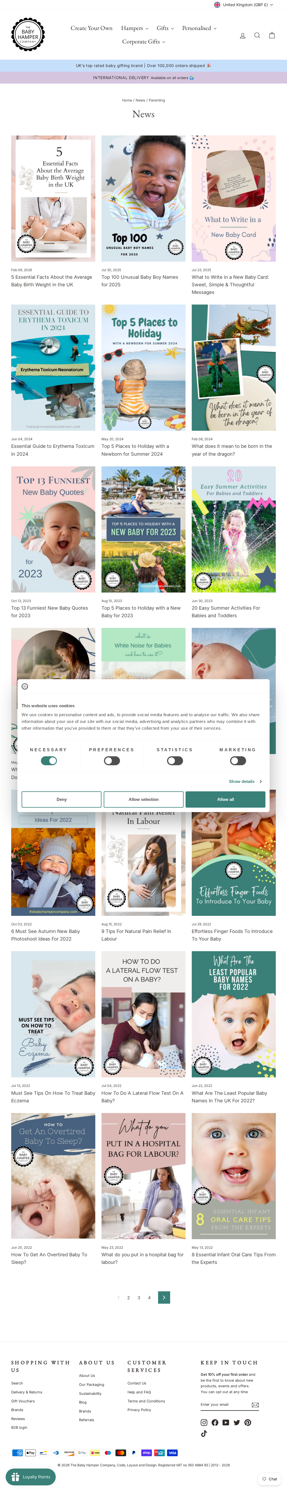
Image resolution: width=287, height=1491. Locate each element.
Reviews (18, 1419)
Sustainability (90, 1393)
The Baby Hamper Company (92, 1465)
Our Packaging (91, 1384)
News (140, 100)
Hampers (132, 28)
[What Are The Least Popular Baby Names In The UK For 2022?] (234, 1014)
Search (17, 1383)
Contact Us (137, 1383)
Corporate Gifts (141, 41)
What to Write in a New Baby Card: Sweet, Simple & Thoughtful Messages (230, 284)
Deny (62, 799)
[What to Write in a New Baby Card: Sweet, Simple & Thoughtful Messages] (234, 198)
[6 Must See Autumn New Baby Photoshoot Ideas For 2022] (53, 853)
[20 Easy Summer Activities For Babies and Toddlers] (234, 529)
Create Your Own (92, 28)
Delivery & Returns (26, 1392)
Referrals (86, 1420)
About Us (87, 1376)
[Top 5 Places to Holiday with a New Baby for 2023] (143, 529)
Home (127, 100)
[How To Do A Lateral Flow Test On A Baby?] (143, 1014)
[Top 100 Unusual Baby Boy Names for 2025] (143, 198)
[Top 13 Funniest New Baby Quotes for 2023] (53, 529)
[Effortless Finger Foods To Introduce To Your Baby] (234, 853)
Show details (241, 781)
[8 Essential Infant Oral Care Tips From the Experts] (234, 1176)
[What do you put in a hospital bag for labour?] (143, 1176)
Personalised (197, 28)
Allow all (225, 799)
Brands (17, 1410)
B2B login (19, 1427)
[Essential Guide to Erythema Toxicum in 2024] (53, 368)
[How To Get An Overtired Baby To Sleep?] (53, 1176)
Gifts (163, 28)
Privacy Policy (139, 1410)
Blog (83, 1402)
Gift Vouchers (23, 1401)
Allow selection (144, 799)
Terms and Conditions (146, 1401)
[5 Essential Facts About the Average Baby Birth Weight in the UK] (53, 198)
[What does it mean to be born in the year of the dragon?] (234, 368)
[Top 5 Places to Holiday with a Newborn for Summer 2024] (143, 368)
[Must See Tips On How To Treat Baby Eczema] (53, 1014)
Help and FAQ (139, 1392)
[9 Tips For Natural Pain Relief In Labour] (143, 853)
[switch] (112, 760)
